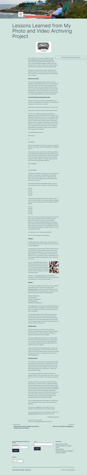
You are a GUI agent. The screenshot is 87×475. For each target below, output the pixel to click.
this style (33, 248)
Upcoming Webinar (60, 449)
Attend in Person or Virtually (62, 444)
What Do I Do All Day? (47, 421)
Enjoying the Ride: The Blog (21, 470)
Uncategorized (37, 421)
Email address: (15, 445)
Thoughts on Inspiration (61, 452)
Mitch (41, 420)
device (56, 331)
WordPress (72, 469)
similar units (35, 245)
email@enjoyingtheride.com (34, 413)
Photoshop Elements (33, 289)
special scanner (41, 275)
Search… (36, 441)
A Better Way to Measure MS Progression (64, 450)
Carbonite (56, 387)
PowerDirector (34, 354)
